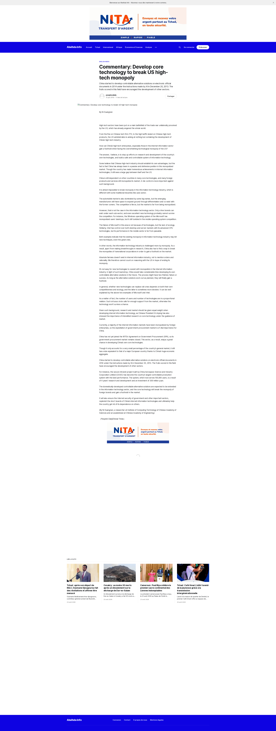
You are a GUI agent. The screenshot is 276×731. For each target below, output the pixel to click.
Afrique (119, 47)
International (108, 47)
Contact (127, 720)
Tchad (97, 47)
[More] (156, 47)
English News (104, 61)
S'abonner (203, 47)
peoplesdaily (111, 95)
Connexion (117, 720)
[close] (273, 2)
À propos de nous (140, 720)
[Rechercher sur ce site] (179, 47)
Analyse (148, 47)
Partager (170, 96)
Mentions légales (156, 720)
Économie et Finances (133, 47)
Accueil (89, 47)
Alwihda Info (74, 47)
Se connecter (189, 47)
